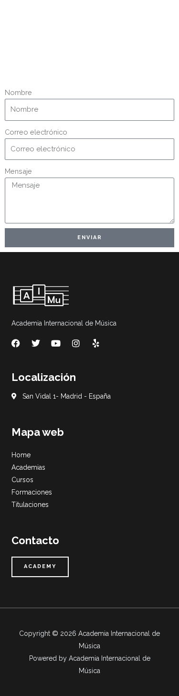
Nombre (18, 92)
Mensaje (18, 171)
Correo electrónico (36, 132)
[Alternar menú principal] (159, 20)
